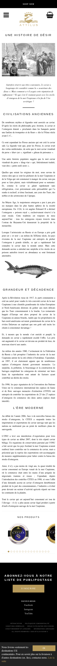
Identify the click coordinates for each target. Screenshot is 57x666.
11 (37, 551)
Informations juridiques (44, 629)
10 (34, 551)
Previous (5, 532)
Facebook (28, 604)
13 (43, 551)
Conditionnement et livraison (18, 629)
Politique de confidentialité (37, 623)
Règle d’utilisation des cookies (40, 626)
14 (45, 551)
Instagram (28, 609)
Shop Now (28, 4)
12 (40, 551)
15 (48, 551)
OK (44, 648)
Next (51, 532)
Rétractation (16, 623)
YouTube (29, 613)
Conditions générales (15, 626)
